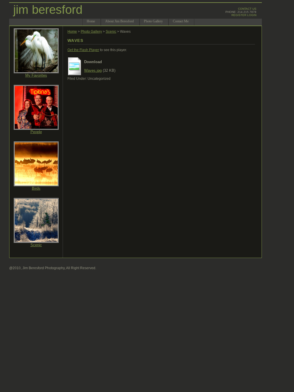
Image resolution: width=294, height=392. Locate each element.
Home (72, 32)
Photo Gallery (91, 32)
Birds (36, 188)
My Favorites (36, 75)
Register (238, 15)
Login (251, 15)
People (36, 132)
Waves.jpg (93, 70)
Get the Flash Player (83, 50)
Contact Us (247, 8)
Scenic (36, 245)
